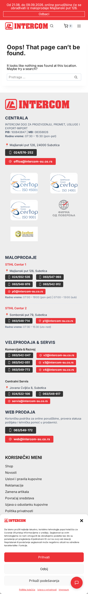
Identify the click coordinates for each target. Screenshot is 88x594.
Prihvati (44, 557)
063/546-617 (51, 393)
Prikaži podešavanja (44, 581)
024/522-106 (21, 393)
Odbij (44, 569)
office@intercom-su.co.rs (33, 161)
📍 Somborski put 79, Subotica (26, 315)
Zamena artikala (17, 492)
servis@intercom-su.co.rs (30, 401)
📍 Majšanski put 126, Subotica (26, 271)
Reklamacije (14, 485)
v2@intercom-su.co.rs (58, 355)
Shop (9, 466)
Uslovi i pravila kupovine (23, 479)
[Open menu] (79, 26)
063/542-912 (52, 284)
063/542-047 (21, 355)
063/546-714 (21, 320)
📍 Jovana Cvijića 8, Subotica (25, 387)
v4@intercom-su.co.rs (58, 369)
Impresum (64, 589)
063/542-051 (21, 362)
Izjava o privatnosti (47, 589)
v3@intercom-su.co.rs (58, 362)
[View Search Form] (52, 26)
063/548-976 (21, 284)
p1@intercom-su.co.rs (58, 320)
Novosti (11, 473)
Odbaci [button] (44, 14)
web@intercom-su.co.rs (32, 439)
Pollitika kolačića (27, 589)
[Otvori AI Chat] (77, 583)
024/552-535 (21, 277)
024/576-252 (23, 152)
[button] (81, 520)
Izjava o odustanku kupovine (26, 505)
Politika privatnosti (19, 511)
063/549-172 (23, 430)
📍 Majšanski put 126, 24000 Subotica (32, 145)
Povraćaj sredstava (19, 498)
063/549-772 (21, 369)
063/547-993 (52, 277)
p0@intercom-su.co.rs (27, 291)
